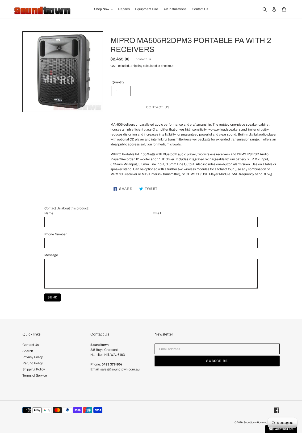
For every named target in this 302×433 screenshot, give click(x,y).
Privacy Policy (32, 357)
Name (48, 213)
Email (157, 213)
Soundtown (250, 422)
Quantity (118, 82)
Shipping (136, 66)
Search (27, 351)
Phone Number (55, 234)
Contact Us (30, 345)
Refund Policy (32, 363)
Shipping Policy (33, 369)
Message (51, 255)
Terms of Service (34, 375)
